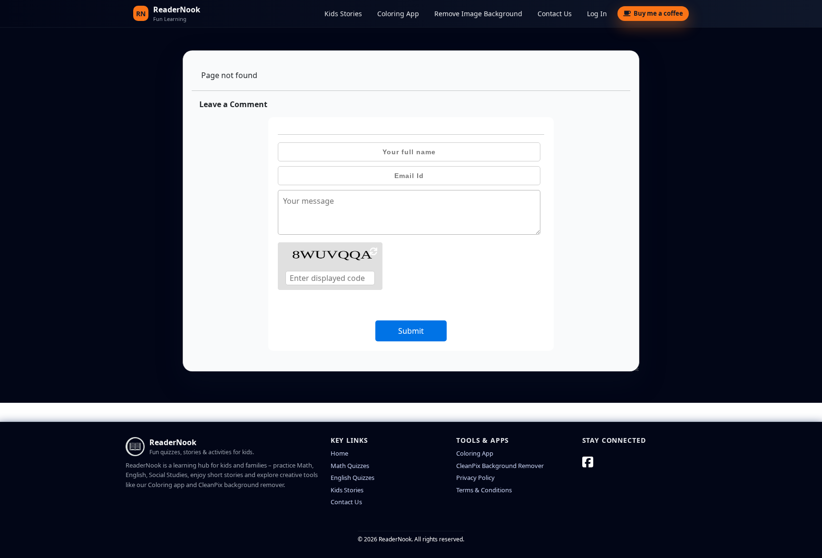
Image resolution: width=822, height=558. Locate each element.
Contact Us (555, 13)
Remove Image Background (478, 13)
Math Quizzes (350, 465)
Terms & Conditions (484, 490)
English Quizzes (352, 477)
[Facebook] (587, 461)
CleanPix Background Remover (500, 465)
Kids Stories (343, 13)
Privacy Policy (475, 477)
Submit (411, 331)
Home (339, 453)
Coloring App (398, 13)
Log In (597, 13)
